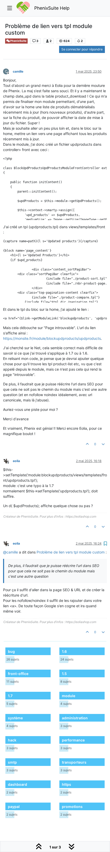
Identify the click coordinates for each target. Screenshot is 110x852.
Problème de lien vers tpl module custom (71, 552)
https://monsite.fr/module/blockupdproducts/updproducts (52, 338)
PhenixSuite (18, 41)
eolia (16, 461)
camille (18, 71)
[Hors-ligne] (8, 460)
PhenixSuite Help (52, 8)
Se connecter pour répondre (82, 49)
